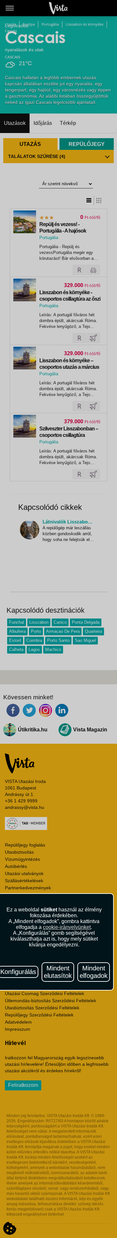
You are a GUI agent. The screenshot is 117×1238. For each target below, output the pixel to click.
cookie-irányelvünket (67, 927)
